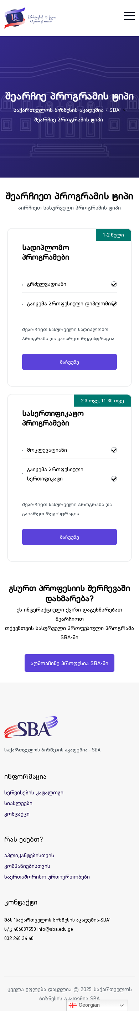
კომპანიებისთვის (27, 866)
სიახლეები (18, 803)
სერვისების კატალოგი (33, 792)
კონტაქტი (17, 813)
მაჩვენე (69, 362)
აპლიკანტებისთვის (29, 855)
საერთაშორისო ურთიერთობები (47, 876)
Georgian (88, 1004)
